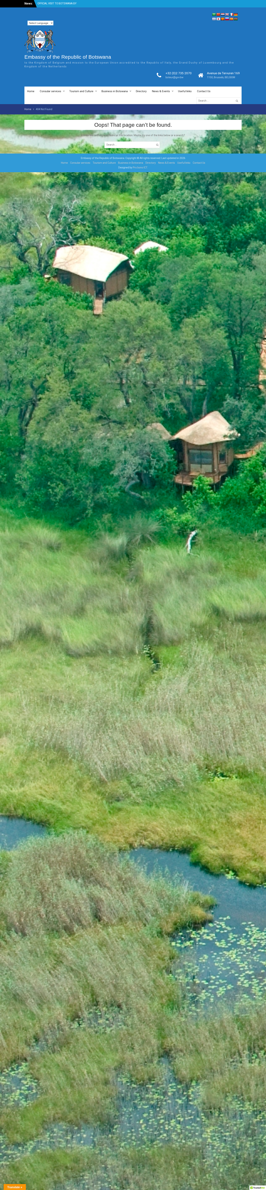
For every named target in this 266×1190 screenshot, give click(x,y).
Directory (141, 91)
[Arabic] (214, 14)
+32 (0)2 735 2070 (179, 73)
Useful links (185, 91)
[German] (236, 14)
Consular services (50, 91)
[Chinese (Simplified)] (218, 14)
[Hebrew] (214, 19)
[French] (231, 14)
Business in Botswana (115, 91)
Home (30, 91)
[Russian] (227, 19)
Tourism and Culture (81, 91)
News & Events (161, 91)
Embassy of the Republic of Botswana (67, 57)
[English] (227, 14)
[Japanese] (218, 19)
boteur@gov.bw (174, 77)
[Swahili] (236, 19)
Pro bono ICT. (140, 167)
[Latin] (223, 19)
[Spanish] (231, 19)
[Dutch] (223, 14)
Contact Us (203, 91)
